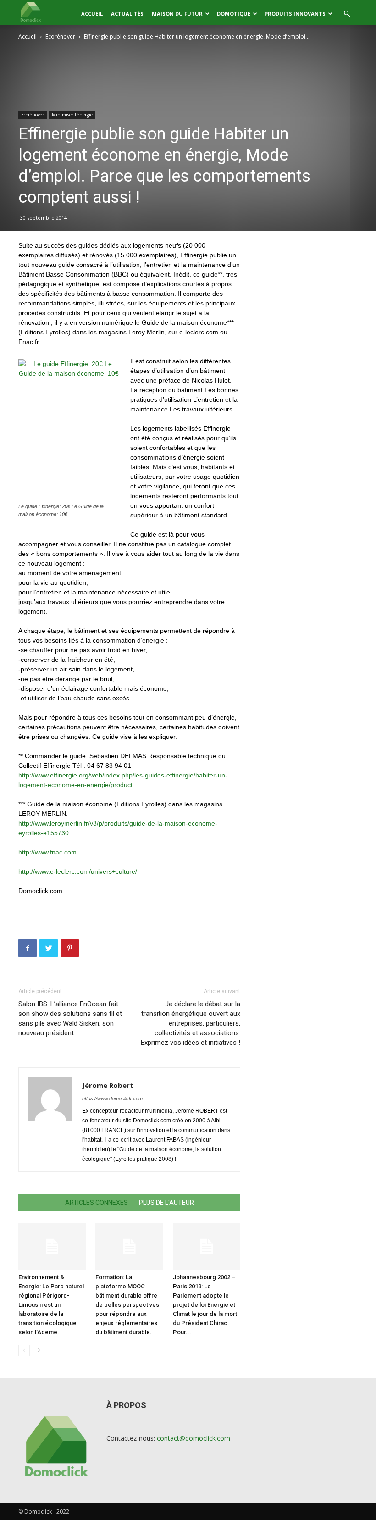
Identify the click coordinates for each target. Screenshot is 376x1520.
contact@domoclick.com (193, 1438)
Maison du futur (177, 13)
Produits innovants (295, 13)
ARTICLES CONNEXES (96, 1202)
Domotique (233, 13)
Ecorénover (60, 36)
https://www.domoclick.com (112, 1098)
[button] (347, 14)
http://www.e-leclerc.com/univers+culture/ (77, 871)
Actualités (127, 13)
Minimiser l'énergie (72, 114)
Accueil (92, 13)
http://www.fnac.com (47, 852)
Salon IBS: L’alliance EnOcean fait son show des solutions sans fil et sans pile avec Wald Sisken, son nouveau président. (70, 1018)
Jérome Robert (107, 1085)
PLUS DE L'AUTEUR (166, 1202)
